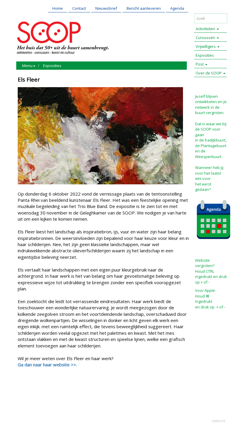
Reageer (52, 390)
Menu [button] (27, 65)
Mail (36, 390)
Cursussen (206, 37)
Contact (79, 8)
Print (23, 390)
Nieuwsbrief (106, 8)
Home (57, 8)
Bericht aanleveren (144, 8)
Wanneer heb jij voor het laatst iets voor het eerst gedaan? (209, 178)
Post (200, 64)
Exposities (52, 65)
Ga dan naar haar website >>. (47, 365)
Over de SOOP (209, 73)
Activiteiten (206, 28)
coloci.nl (218, 421)
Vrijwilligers (206, 46)
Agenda (177, 8)
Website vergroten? (205, 263)
